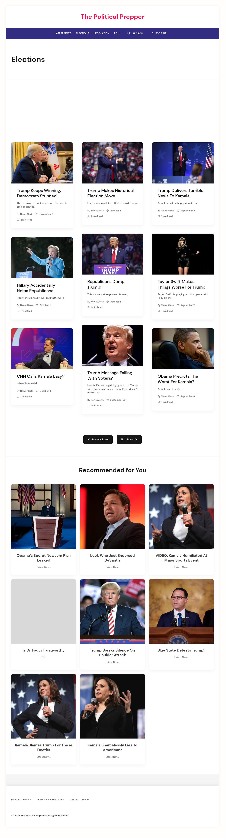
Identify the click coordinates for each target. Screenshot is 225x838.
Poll (117, 33)
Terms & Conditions (50, 799)
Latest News (63, 33)
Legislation (101, 33)
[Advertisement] (112, 106)
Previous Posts (99, 439)
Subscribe (159, 33)
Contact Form (79, 799)
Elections (82, 33)
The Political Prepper (112, 16)
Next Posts (128, 439)
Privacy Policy (21, 799)
